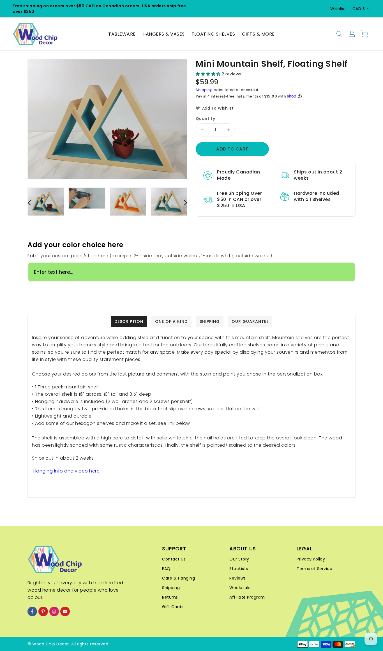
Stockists (238, 568)
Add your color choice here (75, 244)
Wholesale (240, 587)
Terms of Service (314, 568)
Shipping (204, 89)
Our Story (239, 559)
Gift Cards (172, 607)
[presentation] (29, 202)
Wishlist (338, 8)
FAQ (166, 568)
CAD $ (358, 8)
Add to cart (232, 149)
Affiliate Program (247, 597)
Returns (170, 597)
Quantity (205, 119)
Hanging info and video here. (67, 471)
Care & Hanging (178, 578)
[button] (209, 74)
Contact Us (174, 559)
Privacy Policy (311, 559)
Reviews (237, 578)
